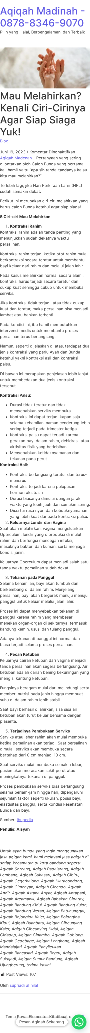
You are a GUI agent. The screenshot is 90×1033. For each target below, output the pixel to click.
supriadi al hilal (24, 985)
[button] (79, 1022)
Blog (4, 140)
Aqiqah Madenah (16, 157)
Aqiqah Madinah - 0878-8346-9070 (42, 17)
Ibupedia (25, 819)
